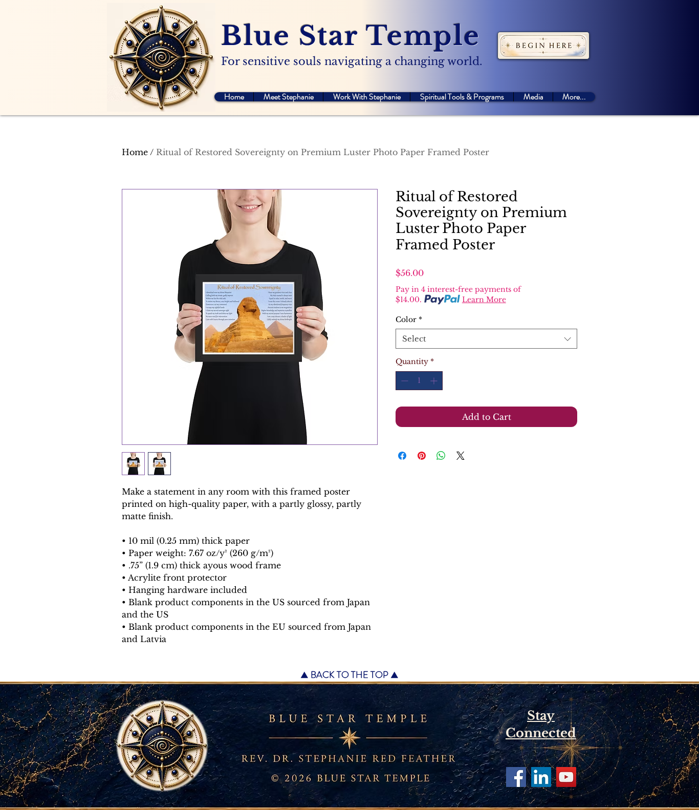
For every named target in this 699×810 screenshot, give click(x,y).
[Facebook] (516, 777)
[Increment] (434, 381)
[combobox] (486, 339)
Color (409, 319)
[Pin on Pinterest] (422, 456)
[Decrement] (403, 381)
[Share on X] (460, 456)
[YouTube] (566, 777)
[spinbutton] (419, 381)
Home (135, 152)
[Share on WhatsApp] (441, 456)
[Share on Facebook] (402, 456)
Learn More (484, 299)
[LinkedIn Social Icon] (541, 777)
